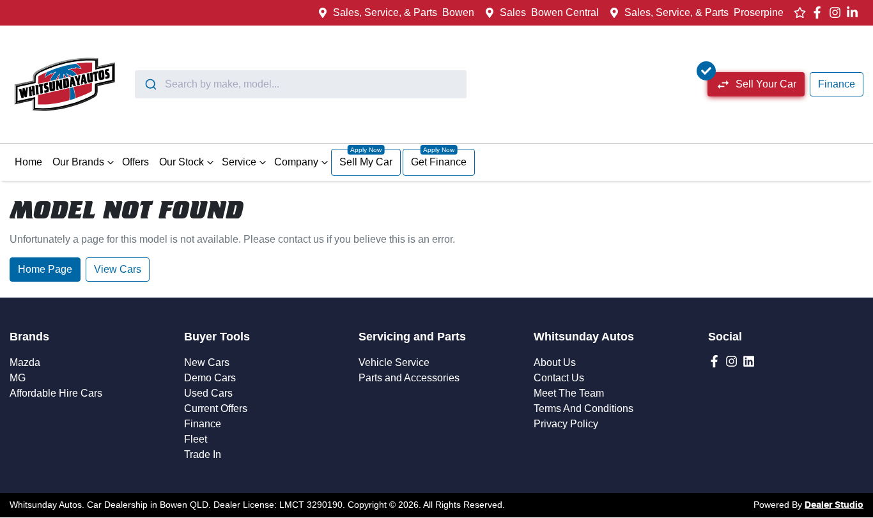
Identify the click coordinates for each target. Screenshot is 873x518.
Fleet (195, 439)
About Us (555, 362)
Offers (135, 161)
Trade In (202, 454)
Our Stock (181, 161)
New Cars (206, 362)
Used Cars (208, 393)
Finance (836, 84)
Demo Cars (210, 377)
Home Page (45, 269)
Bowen (458, 12)
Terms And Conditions (583, 408)
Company (296, 161)
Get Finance (439, 161)
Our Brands (78, 161)
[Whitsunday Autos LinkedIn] (854, 12)
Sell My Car (365, 161)
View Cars (117, 269)
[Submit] (150, 84)
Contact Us (559, 377)
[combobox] (300, 84)
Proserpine (759, 12)
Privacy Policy (566, 423)
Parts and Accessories (409, 377)
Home (28, 161)
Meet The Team (569, 393)
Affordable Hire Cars (56, 393)
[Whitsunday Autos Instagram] (837, 12)
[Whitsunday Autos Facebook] (819, 12)
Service (239, 161)
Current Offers (215, 408)
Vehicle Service (394, 362)
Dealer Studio (834, 505)
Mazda (25, 362)
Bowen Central (565, 12)
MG (18, 377)
